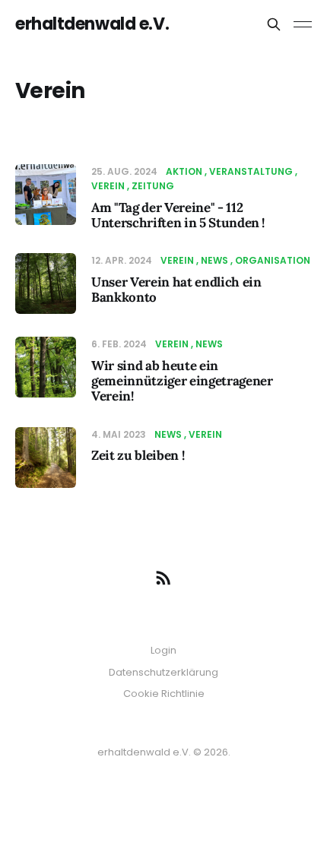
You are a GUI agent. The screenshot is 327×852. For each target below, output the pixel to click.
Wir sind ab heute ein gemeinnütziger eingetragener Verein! (181, 381)
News (214, 260)
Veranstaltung (251, 171)
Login (163, 650)
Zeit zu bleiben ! (137, 455)
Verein (177, 260)
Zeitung (153, 185)
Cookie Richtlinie (164, 693)
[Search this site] (273, 24)
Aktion (184, 171)
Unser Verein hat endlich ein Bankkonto (176, 290)
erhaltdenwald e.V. (92, 24)
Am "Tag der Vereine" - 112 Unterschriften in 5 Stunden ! (178, 215)
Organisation (272, 260)
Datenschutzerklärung (163, 672)
